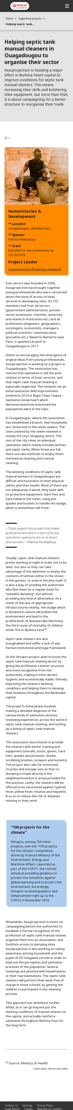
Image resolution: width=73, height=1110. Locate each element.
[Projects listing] (7, 138)
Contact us (11, 1105)
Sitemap (27, 1105)
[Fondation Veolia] (19, 6)
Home (9, 18)
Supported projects (30, 18)
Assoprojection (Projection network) (34, 269)
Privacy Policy (45, 1105)
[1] (45, 629)
